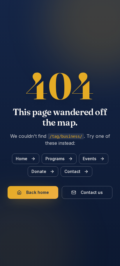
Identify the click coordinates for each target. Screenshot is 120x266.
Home (21, 158)
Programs (55, 158)
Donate (38, 171)
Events (89, 158)
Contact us (92, 192)
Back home (37, 192)
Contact (72, 171)
